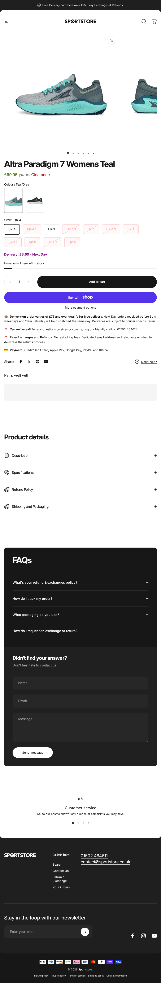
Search (57, 864)
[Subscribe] (85, 932)
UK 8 (32, 242)
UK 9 (72, 242)
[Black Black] (35, 200)
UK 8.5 (52, 242)
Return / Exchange (60, 879)
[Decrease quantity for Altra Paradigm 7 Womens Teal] (9, 282)
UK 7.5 (12, 242)
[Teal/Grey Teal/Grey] (13, 200)
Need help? (149, 362)
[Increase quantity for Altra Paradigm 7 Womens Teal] (29, 282)
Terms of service (77, 975)
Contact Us (61, 871)
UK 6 (91, 229)
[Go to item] (67, 153)
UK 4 (11, 229)
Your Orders (61, 887)
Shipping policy (96, 975)
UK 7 (130, 229)
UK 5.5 (71, 229)
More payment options (80, 307)
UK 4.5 (31, 229)
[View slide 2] (77, 823)
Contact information (116, 975)
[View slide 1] (72, 823)
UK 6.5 (111, 229)
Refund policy (41, 975)
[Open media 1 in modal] (111, 40)
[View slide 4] (88, 823)
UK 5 (51, 229)
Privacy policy (58, 975)
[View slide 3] (83, 823)
